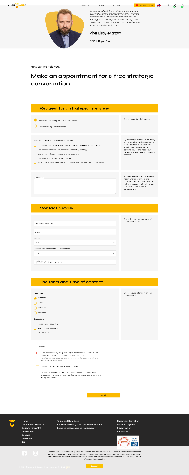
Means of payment (126, 424)
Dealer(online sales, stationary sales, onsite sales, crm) (58, 154)
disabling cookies (99, 459)
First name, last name (44, 224)
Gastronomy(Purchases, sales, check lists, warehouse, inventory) (62, 150)
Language (37, 238)
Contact (26, 435)
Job (23, 442)
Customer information (128, 421)
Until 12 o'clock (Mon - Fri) (48, 324)
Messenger (42, 313)
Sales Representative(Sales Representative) (54, 158)
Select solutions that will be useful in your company (53, 140)
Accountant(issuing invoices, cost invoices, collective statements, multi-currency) (69, 145)
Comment (39, 178)
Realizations (28, 431)
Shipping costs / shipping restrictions (75, 428)
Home (25, 421)
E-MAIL (40, 303)
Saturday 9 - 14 (43, 333)
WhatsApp (42, 308)
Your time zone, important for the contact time (52, 249)
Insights (100, 5)
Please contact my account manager (52, 127)
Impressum (122, 431)
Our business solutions (33, 424)
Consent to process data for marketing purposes (59, 366)
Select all (41, 347)
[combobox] (159, 5)
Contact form (39, 293)
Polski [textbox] (38, 242)
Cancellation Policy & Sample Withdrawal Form (80, 424)
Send (103, 395)
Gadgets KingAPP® (31, 428)
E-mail (37, 232)
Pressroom (27, 438)
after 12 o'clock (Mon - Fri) (48, 328)
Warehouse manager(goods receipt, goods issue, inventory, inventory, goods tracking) (71, 162)
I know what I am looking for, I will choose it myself (57, 121)
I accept (94, 466)
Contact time (39, 319)
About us (116, 5)
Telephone (42, 298)
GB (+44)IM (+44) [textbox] (39, 262)
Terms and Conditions (68, 421)
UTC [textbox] (38, 253)
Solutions (85, 5)
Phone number (55, 262)
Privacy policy (124, 428)
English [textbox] (159, 5)
